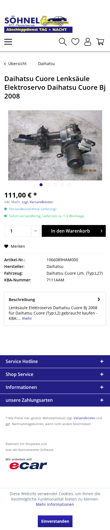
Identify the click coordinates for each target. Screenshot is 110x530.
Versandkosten (84, 418)
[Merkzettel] (75, 41)
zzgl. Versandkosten (37, 201)
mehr (26, 318)
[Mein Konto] (87, 41)
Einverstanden (55, 521)
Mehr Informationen (55, 504)
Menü (10, 41)
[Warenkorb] (100, 41)
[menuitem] (10, 41)
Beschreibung (22, 299)
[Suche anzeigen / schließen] (63, 41)
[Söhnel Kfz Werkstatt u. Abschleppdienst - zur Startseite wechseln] (38, 18)
